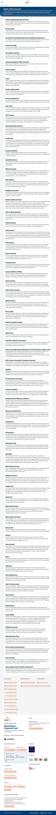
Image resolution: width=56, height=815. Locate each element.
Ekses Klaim (9, 311)
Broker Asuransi (10, 253)
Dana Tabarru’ (9, 179)
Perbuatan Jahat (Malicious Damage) (17, 398)
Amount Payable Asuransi (13, 322)
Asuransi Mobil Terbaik (11, 682)
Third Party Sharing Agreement (15, 340)
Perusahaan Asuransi (12, 53)
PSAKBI (8, 369)
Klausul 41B (9, 527)
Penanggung (9, 421)
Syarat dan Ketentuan (34, 812)
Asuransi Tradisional (12, 98)
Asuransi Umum (10, 262)
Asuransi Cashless (11, 150)
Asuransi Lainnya (41, 678)
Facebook (9, 786)
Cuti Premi (8, 497)
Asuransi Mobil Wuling (11, 712)
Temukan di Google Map (36, 728)
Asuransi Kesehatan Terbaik (29, 682)
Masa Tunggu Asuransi (12, 517)
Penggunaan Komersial (13, 411)
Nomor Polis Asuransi (12, 290)
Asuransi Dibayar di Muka (13, 271)
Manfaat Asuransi (11, 475)
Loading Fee (9, 486)
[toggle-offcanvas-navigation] (2, 2)
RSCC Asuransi (10, 300)
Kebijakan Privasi (43, 812)
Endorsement (9, 605)
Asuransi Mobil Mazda (11, 705)
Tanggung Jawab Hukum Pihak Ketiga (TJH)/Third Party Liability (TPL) (28, 349)
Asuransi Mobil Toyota (11, 692)
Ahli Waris (8, 454)
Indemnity (8, 566)
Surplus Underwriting (12, 89)
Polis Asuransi (10, 658)
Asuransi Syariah (10, 45)
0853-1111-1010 (10, 806)
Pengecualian (9, 28)
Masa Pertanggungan (12, 466)
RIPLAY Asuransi (10, 169)
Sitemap (50, 812)
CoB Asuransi (9, 230)
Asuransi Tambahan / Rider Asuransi (17, 62)
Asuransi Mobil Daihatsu (11, 699)
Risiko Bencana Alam (12, 636)
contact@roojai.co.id (11, 777)
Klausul (7, 535)
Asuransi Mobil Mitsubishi (12, 709)
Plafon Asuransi (10, 223)
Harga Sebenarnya (11, 575)
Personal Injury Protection (14, 378)
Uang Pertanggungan (12, 584)
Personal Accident (11, 389)
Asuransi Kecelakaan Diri (44, 685)
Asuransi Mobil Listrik (11, 689)
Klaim (7, 556)
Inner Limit (8, 106)
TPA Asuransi (9, 242)
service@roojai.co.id (11, 771)
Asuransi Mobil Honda (11, 695)
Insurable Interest (11, 160)
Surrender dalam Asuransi (14, 126)
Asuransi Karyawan (43, 682)
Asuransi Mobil (7, 678)
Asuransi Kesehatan (25, 678)
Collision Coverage (11, 627)
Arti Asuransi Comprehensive (15, 647)
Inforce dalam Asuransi (13, 212)
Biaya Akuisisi (9, 544)
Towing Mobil (9, 614)
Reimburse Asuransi (12, 190)
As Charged (9, 138)
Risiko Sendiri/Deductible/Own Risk (17, 19)
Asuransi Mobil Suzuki (11, 702)
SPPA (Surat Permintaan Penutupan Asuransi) (20, 360)
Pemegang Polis (10, 443)
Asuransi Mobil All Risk (11, 685)
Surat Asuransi (10, 281)
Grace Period (9, 595)
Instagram (22, 786)
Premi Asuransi (10, 69)
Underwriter (9, 333)
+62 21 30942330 (11, 749)
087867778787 (22, 749)
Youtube (9, 789)
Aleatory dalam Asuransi (13, 199)
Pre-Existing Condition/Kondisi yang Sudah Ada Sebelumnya (25, 38)
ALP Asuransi (9, 115)
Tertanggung (9, 432)
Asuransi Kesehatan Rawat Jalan (29, 685)
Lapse (7, 78)
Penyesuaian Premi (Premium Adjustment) (19, 667)
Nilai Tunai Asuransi (11, 506)
